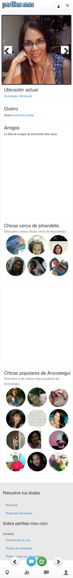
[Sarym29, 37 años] (16, 397)
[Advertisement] (36, 176)
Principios (12, 505)
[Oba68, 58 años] (37, 418)
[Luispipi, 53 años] (16, 245)
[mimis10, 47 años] (37, 397)
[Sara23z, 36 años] (58, 440)
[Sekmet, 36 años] (58, 397)
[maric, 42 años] (58, 418)
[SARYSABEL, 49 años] (37, 245)
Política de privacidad (19, 548)
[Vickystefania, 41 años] (16, 266)
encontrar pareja (23, 115)
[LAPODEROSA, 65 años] (16, 461)
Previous (8, 50)
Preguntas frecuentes (19, 513)
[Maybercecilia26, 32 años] (58, 266)
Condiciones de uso (18, 540)
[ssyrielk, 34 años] (58, 461)
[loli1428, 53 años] (16, 440)
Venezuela (25, 96)
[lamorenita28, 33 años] (58, 245)
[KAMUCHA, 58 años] (16, 418)
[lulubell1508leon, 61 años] (37, 440)
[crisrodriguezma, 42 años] (37, 461)
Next (65, 50)
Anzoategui (11, 96)
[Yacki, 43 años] (37, 266)
